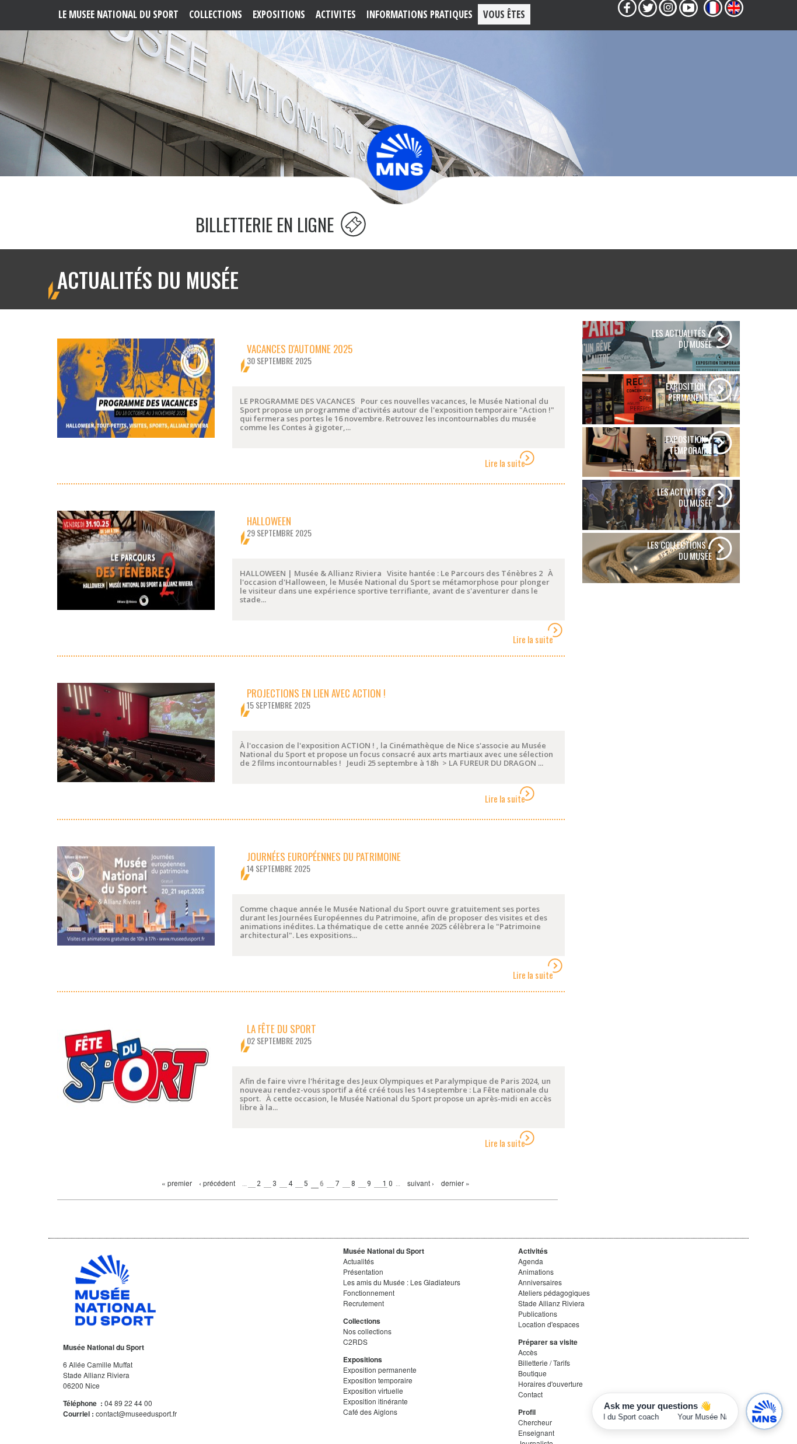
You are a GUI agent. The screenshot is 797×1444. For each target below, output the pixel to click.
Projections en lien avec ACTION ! (316, 693)
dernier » (455, 1183)
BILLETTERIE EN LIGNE (266, 224)
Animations (536, 1271)
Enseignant (536, 1433)
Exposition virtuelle (373, 1391)
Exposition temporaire (378, 1380)
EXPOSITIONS (279, 14)
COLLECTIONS (215, 14)
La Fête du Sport (281, 1028)
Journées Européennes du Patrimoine (324, 856)
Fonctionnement (368, 1292)
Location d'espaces (548, 1324)
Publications (537, 1314)
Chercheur (535, 1422)
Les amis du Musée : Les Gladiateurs (401, 1282)
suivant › (420, 1183)
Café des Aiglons (370, 1412)
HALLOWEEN (269, 521)
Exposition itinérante (375, 1401)
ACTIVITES (336, 14)
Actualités (358, 1261)
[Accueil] (400, 157)
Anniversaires (540, 1282)
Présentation (363, 1271)
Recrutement (363, 1303)
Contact (530, 1394)
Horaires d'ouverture (550, 1384)
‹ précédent (217, 1183)
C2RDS (355, 1342)
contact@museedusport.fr (136, 1413)
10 (388, 1184)
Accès (527, 1352)
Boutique (532, 1373)
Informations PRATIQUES (419, 14)
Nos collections (367, 1331)
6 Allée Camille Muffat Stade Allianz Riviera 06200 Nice (97, 1374)
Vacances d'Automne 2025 (299, 348)
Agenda (530, 1261)
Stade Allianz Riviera (551, 1303)
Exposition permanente (380, 1370)
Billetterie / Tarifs (544, 1363)
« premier (177, 1183)
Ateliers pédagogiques (554, 1292)
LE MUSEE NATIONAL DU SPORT (118, 14)
